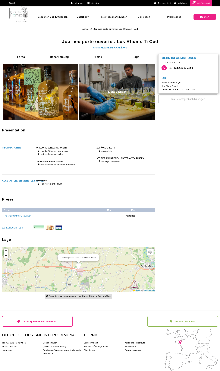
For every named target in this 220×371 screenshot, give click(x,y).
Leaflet (137, 290)
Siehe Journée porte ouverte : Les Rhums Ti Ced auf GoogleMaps (80, 296)
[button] (201, 3)
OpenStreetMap (149, 290)
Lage (136, 56)
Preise (98, 56)
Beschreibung (59, 56)
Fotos (21, 56)
